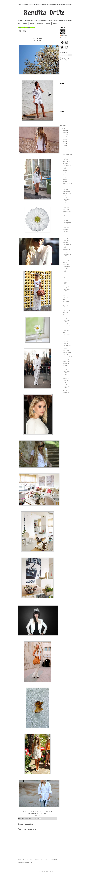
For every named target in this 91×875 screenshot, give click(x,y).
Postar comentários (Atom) (26, 862)
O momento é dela (66, 326)
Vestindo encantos (66, 278)
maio (64, 143)
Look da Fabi (65, 163)
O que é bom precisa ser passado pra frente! (67, 167)
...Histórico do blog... (39, 23)
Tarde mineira (65, 216)
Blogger (51, 871)
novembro (65, 130)
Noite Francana (66, 170)
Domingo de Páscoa (67, 352)
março (64, 390)
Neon (64, 332)
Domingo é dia (65, 242)
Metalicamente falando (67, 357)
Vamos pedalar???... (66, 301)
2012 (63, 128)
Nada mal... (65, 179)
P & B (64, 273)
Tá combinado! (65, 328)
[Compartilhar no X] (37, 818)
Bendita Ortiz (26, 818)
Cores (64, 314)
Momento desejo (66, 203)
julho (64, 139)
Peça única (65, 196)
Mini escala (65, 365)
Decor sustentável (66, 334)
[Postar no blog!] (36, 818)
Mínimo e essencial (66, 310)
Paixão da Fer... (66, 354)
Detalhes (64, 234)
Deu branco (65, 382)
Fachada (64, 177)
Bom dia (64, 172)
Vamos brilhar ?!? (66, 161)
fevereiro (65, 392)
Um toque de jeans (67, 211)
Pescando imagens (66, 152)
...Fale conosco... (47, 23)
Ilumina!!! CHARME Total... (66, 250)
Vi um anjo (65, 262)
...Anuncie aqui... (55, 23)
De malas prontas (66, 191)
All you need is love (67, 306)
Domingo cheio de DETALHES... (66, 158)
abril (64, 146)
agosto (64, 137)
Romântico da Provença (66, 283)
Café (64, 299)
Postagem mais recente (23, 859)
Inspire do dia (65, 189)
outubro (64, 132)
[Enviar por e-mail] (35, 818)
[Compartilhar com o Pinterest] (40, 818)
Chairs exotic (65, 293)
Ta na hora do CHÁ (67, 193)
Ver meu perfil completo (65, 37)
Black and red (66, 363)
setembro (65, 134)
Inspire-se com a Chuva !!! (67, 155)
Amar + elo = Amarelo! (67, 148)
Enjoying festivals (66, 295)
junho (64, 141)
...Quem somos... (24, 23)
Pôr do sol (65, 175)
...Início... (19, 23)
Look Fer (64, 258)
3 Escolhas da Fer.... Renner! (67, 375)
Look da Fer (65, 229)
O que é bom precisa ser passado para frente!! (67, 254)
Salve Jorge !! (65, 231)
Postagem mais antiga (52, 859)
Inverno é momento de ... (67, 184)
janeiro (64, 395)
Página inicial (37, 859)
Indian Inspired (66, 378)
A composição (65, 324)
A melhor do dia (66, 150)
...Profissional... (32, 23)
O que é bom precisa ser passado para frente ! (67, 246)
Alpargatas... (65, 181)
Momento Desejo (66, 264)
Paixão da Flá (66, 339)
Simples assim (65, 341)
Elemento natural (66, 361)
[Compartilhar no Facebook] (38, 818)
